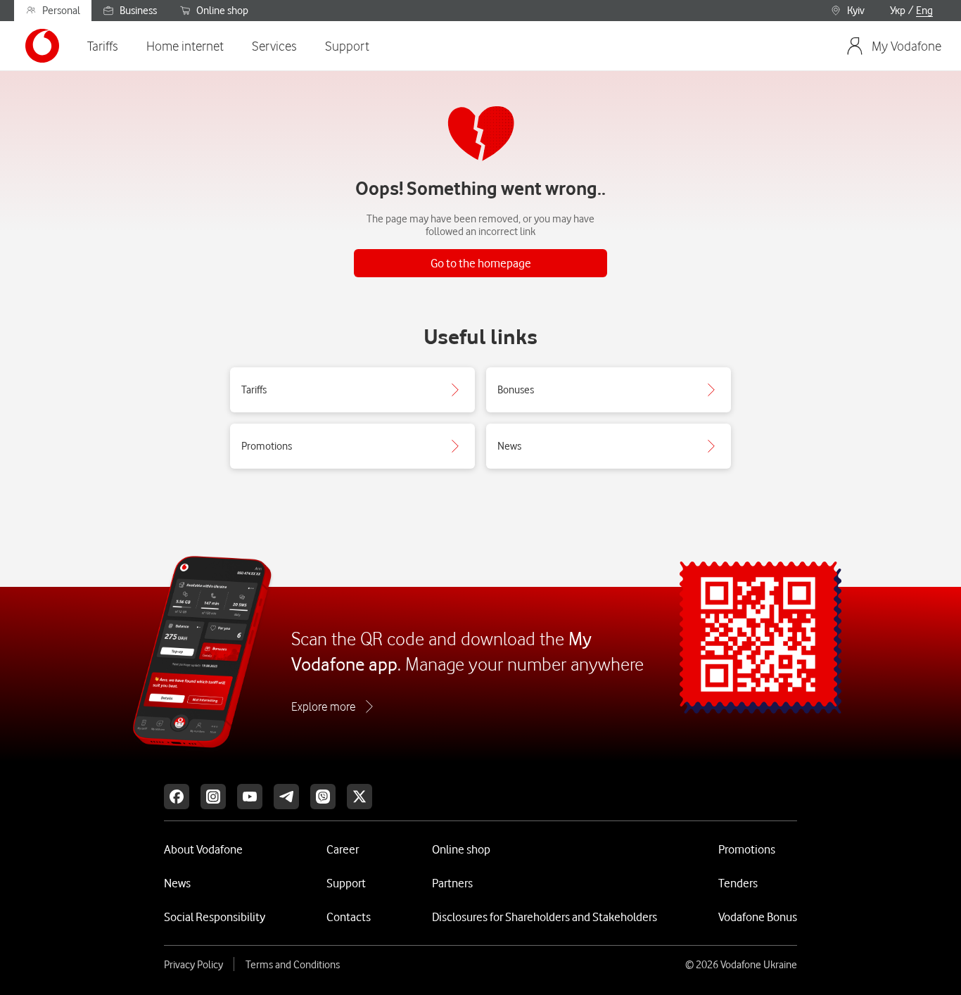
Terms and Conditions (293, 964)
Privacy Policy (193, 964)
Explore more (323, 706)
